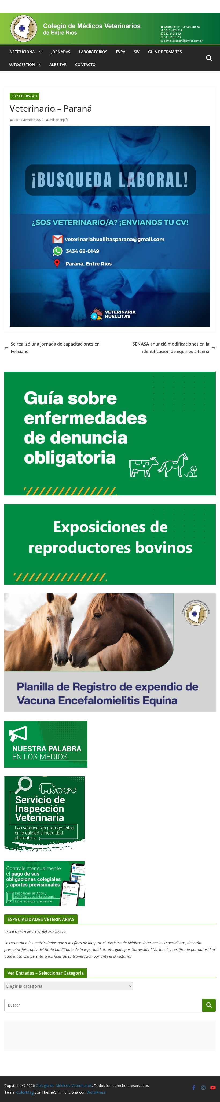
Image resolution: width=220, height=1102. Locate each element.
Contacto (85, 64)
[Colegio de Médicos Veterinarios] (110, 17)
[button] (40, 52)
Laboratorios (93, 51)
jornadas (60, 51)
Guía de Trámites (165, 51)
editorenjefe (59, 119)
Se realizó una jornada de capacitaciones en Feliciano (55, 348)
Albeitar (58, 64)
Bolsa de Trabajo (24, 96)
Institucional (23, 51)
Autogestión (22, 64)
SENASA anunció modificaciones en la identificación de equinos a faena (171, 348)
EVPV (120, 51)
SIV (137, 51)
